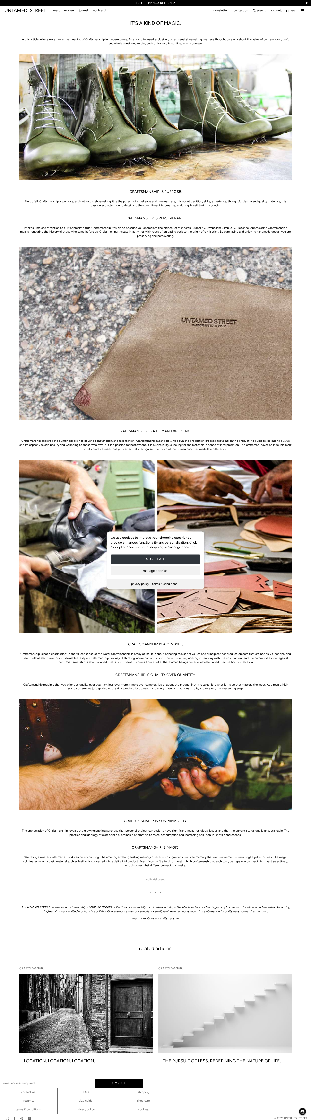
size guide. (86, 1100)
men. (56, 10)
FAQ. (86, 1092)
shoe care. (144, 1100)
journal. (84, 10)
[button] (302, 1111)
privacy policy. (140, 583)
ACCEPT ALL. (155, 559)
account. (276, 10)
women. (69, 10)
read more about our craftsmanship (155, 918)
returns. (28, 1100)
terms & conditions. (165, 583)
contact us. (241, 10)
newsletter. (221, 10)
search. (261, 10)
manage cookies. (155, 570)
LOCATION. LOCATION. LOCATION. (59, 1061)
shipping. (144, 1092)
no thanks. (156, 596)
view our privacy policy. (155, 600)
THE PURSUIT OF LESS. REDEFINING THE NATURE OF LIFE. (222, 1061)
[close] (210, 516)
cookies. (143, 1109)
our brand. (99, 10)
